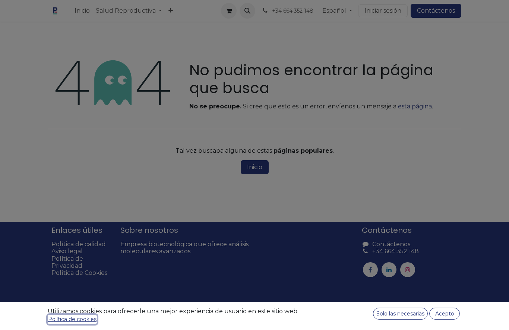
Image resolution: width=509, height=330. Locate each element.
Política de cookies (72, 319)
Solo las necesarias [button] (400, 313)
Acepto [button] (444, 313)
